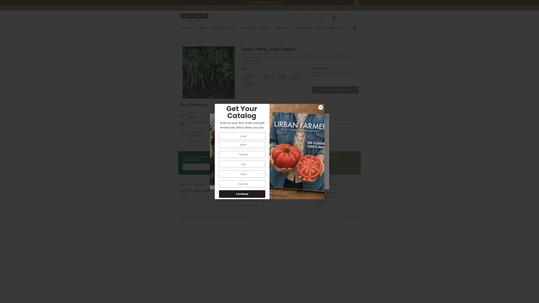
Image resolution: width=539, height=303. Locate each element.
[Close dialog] (320, 107)
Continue (242, 194)
